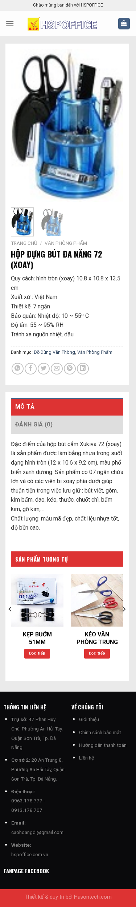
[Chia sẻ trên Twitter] (44, 369)
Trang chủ (24, 243)
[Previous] (22, 125)
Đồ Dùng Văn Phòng (54, 352)
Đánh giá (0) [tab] (34, 424)
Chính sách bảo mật (100, 732)
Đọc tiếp (37, 653)
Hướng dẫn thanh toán (103, 745)
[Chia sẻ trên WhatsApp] (18, 369)
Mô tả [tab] (25, 406)
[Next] (112, 125)
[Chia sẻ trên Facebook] (31, 369)
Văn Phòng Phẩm (66, 243)
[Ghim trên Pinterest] (70, 369)
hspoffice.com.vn (29, 854)
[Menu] (9, 23)
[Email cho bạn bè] (57, 369)
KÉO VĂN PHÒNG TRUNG (97, 638)
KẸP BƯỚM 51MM (37, 638)
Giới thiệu (89, 719)
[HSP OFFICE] (68, 24)
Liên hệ (86, 758)
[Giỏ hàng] (124, 24)
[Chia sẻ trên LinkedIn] (83, 369)
